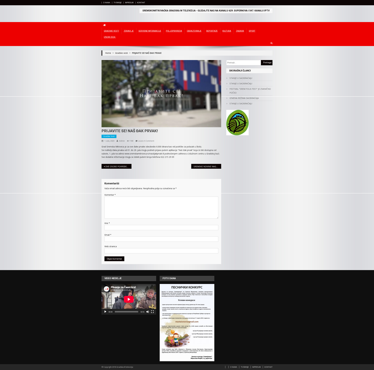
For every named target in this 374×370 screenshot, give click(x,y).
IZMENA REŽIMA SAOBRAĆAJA (244, 98)
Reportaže (212, 31)
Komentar (110, 194)
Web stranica (110, 246)
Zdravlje (129, 31)
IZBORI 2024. (110, 37)
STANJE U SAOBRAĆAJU (241, 78)
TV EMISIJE (118, 2)
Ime (107, 223)
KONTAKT (141, 2)
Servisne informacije (149, 31)
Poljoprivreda (174, 31)
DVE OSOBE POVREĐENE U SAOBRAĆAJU (118, 166)
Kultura (227, 31)
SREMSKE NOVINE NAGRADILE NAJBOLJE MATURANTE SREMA (207, 166)
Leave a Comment (146, 140)
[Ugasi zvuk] (147, 311)
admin (122, 141)
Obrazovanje (194, 31)
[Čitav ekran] (152, 311)
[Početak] (105, 311)
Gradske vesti (111, 31)
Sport (252, 31)
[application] (129, 299)
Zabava (240, 31)
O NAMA (106, 2)
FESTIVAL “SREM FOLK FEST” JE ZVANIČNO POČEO (250, 90)
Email (107, 234)
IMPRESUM (129, 2)
